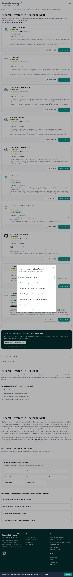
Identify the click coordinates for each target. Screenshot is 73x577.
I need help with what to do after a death (33, 288)
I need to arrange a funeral (28, 277)
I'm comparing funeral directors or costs (32, 283)
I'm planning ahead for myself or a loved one (34, 299)
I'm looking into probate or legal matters (32, 294)
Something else (25, 305)
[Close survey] (53, 267)
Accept (68, 574)
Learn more (44, 574)
